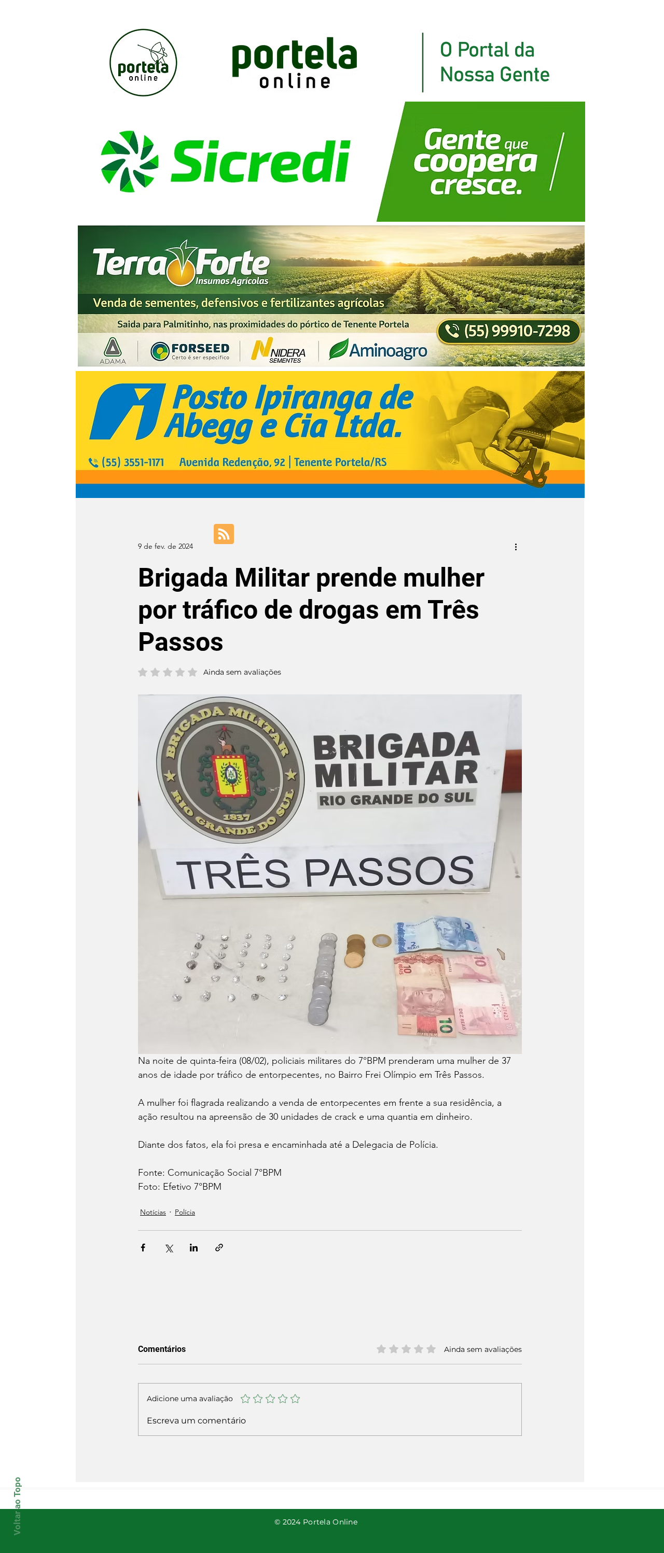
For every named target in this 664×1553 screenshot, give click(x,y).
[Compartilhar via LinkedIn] (194, 1247)
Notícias (153, 1212)
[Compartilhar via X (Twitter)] (168, 1247)
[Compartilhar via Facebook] (143, 1247)
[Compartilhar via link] (219, 1247)
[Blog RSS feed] (224, 534)
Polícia (185, 1212)
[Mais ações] (515, 546)
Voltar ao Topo (17, 1506)
